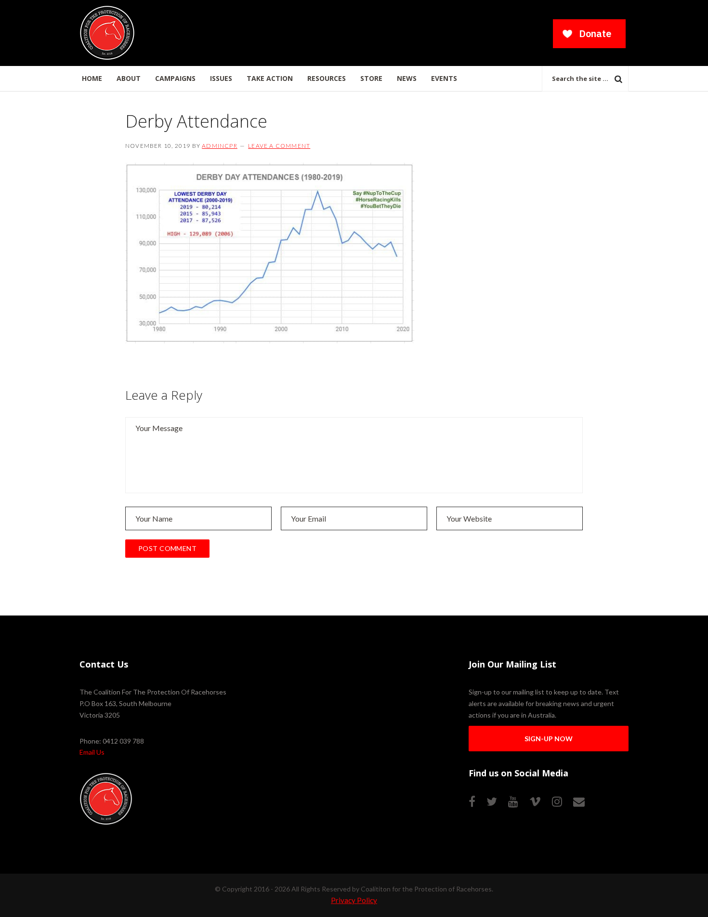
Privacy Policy (354, 900)
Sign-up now (548, 738)
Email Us (92, 752)
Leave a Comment (279, 145)
